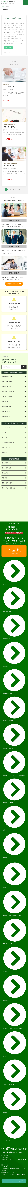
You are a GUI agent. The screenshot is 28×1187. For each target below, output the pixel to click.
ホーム (2, 6)
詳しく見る (8, 47)
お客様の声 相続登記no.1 (12, 18)
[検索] (24, 367)
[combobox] (11, 367)
